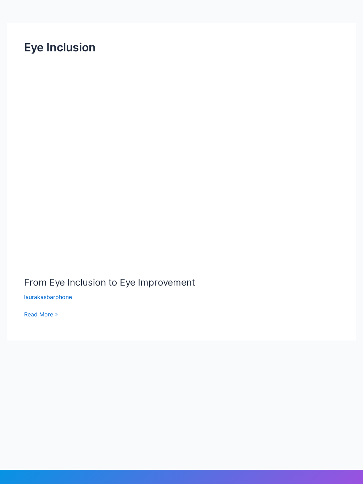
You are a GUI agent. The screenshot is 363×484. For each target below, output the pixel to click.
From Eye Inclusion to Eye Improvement (109, 282)
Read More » (41, 314)
